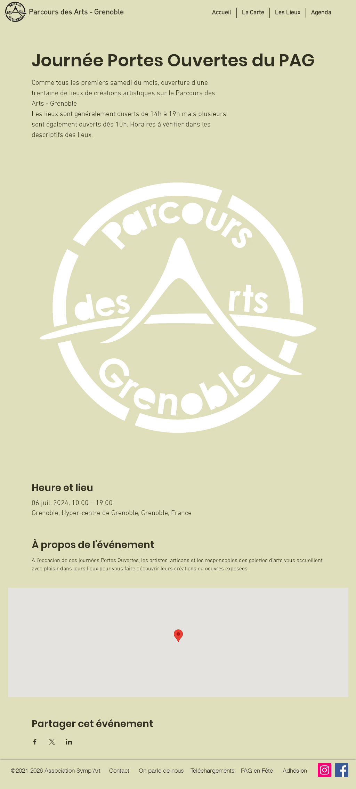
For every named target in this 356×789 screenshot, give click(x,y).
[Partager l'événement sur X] (52, 742)
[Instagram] (324, 770)
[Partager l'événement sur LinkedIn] (69, 742)
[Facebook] (341, 770)
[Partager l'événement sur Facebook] (35, 742)
